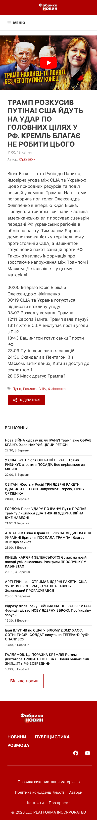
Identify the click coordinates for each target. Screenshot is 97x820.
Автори (75, 792)
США (42, 389)
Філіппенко (57, 389)
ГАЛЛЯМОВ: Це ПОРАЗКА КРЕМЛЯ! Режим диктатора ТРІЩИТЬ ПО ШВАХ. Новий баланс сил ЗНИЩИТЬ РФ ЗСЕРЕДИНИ (47, 659)
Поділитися (29, 400)
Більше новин (24, 680)
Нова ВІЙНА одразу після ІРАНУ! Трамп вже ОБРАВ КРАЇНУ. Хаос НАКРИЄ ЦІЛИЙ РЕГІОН (48, 442)
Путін (17, 389)
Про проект (59, 802)
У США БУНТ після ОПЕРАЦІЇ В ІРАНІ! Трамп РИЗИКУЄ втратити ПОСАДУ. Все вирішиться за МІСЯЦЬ (45, 464)
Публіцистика (52, 736)
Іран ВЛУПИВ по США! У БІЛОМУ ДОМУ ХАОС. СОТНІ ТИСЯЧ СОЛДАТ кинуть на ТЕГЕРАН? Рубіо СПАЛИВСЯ (47, 634)
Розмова (30, 389)
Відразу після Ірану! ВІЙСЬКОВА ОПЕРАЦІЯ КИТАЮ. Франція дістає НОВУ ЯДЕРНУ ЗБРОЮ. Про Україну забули (48, 610)
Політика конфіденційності (39, 792)
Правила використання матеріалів (49, 781)
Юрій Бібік (27, 159)
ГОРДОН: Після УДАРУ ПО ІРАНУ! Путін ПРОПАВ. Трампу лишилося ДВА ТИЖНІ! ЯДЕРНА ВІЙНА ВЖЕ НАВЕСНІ (46, 513)
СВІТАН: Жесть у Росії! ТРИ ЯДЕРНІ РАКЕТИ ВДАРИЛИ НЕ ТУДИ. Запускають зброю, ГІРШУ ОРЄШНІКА (45, 488)
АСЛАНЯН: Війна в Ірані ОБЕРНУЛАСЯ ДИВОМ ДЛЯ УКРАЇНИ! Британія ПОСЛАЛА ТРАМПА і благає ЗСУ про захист (48, 537)
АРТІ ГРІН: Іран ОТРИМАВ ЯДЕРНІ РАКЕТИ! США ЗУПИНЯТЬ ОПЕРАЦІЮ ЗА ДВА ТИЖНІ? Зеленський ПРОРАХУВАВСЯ (46, 586)
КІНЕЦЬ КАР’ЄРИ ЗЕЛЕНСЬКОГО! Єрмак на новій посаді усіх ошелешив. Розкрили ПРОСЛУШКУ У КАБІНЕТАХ (46, 561)
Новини (16, 736)
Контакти (35, 802)
